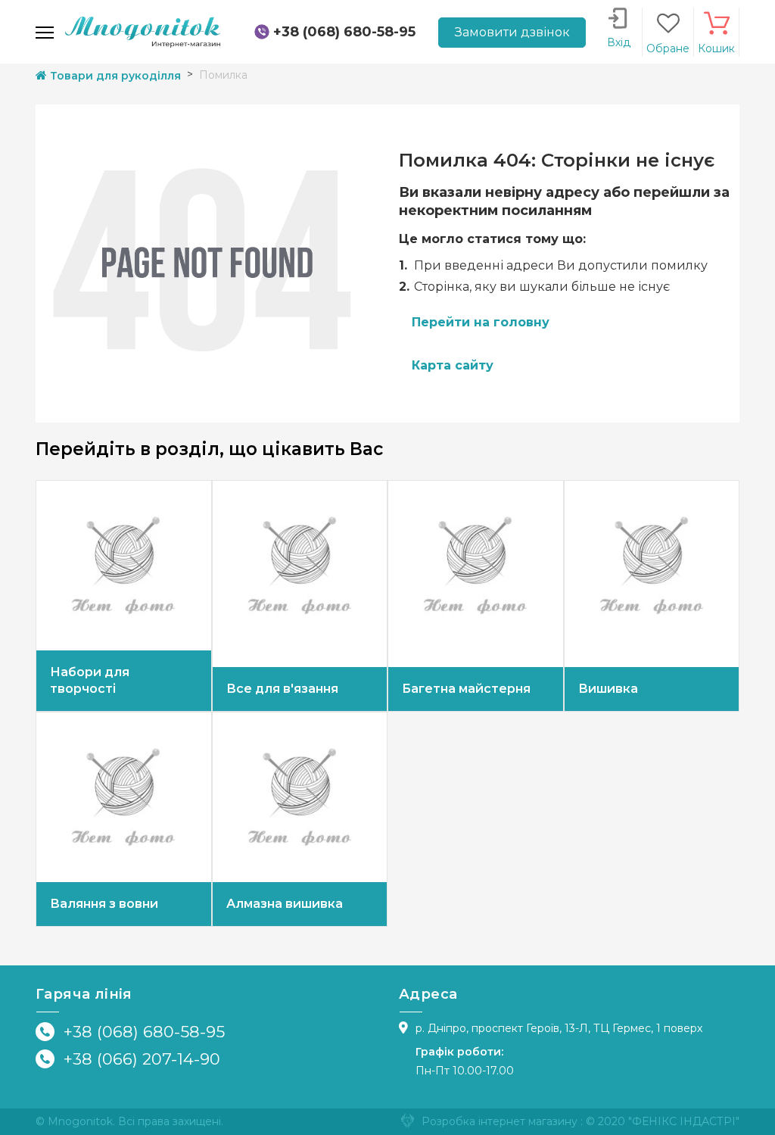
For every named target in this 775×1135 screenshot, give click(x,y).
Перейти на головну (480, 322)
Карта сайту (452, 365)
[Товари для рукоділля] (142, 31)
